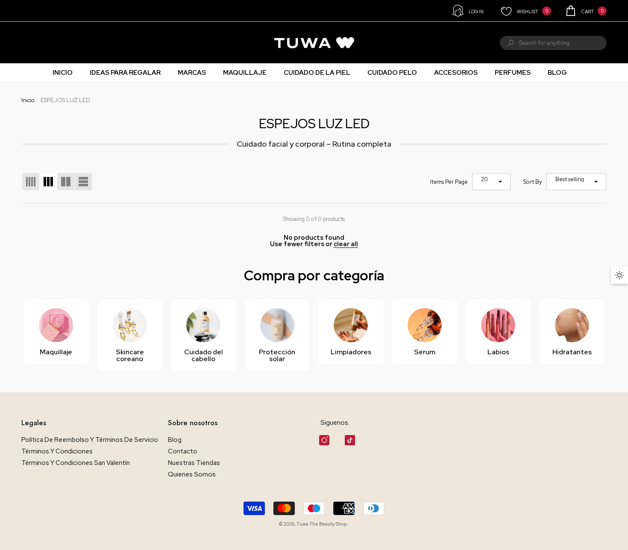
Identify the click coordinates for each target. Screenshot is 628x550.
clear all (346, 244)
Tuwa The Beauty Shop (322, 524)
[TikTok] (349, 440)
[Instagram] (324, 440)
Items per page (449, 182)
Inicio (28, 100)
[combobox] (563, 43)
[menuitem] (32, 43)
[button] (585, 10)
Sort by (532, 182)
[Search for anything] (553, 43)
